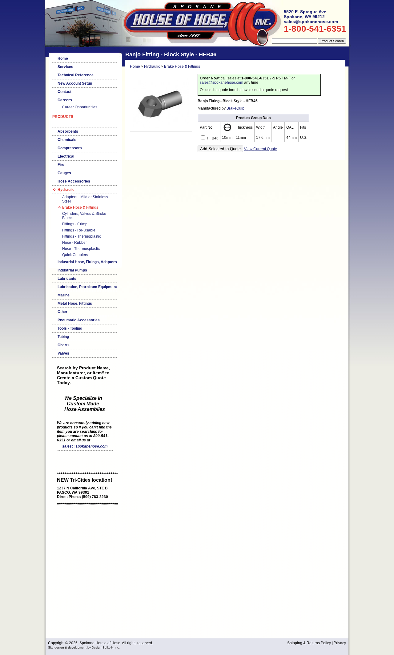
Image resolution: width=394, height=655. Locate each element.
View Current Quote (260, 149)
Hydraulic (66, 189)
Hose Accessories (74, 181)
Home (63, 58)
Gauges (64, 173)
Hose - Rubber (74, 242)
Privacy (340, 643)
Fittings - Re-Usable (78, 230)
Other (62, 312)
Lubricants (67, 278)
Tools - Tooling (70, 328)
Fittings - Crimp (74, 224)
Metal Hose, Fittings (75, 303)
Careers (65, 100)
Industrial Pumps (72, 270)
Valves (63, 353)
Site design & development (67, 647)
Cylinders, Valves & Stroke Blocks (84, 215)
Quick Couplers (75, 255)
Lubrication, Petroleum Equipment (87, 287)
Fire (61, 165)
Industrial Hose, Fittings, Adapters (87, 262)
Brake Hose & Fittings (80, 207)
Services (65, 67)
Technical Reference (76, 75)
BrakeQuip (235, 108)
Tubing (63, 337)
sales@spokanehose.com (85, 446)
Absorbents (68, 131)
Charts (64, 345)
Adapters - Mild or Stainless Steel (85, 199)
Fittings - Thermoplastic (81, 236)
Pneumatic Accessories (79, 320)
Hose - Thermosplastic (81, 249)
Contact (64, 92)
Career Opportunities (79, 107)
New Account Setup (75, 83)
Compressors (70, 148)
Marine (64, 295)
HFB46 (212, 138)
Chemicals (67, 140)
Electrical (66, 156)
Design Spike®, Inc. (106, 647)
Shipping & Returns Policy (309, 643)
